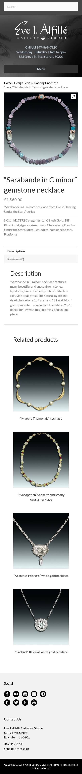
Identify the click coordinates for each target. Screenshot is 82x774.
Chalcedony (55, 225)
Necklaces (57, 230)
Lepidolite (41, 230)
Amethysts (38, 225)
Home (8, 83)
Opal (68, 230)
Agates (25, 225)
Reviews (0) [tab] (15, 259)
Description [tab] (16, 251)
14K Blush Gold (52, 220)
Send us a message (16, 748)
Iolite (29, 230)
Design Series (23, 83)
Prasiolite (10, 234)
